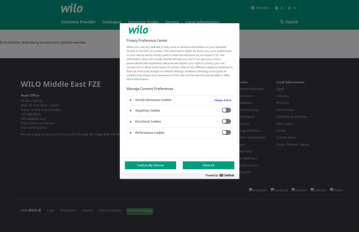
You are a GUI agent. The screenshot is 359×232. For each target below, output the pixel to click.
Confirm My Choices (150, 165)
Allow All (208, 165)
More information (138, 79)
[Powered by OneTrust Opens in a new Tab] (221, 176)
